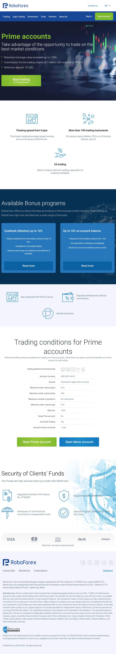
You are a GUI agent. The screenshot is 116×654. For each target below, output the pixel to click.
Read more (28, 265)
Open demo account (79, 442)
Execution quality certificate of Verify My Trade (92, 513)
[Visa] (10, 539)
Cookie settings (40, 570)
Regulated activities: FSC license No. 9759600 (33, 496)
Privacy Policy (9, 570)
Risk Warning (24, 570)
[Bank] (58, 539)
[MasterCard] (34, 539)
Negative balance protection (88, 495)
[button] (15, 6)
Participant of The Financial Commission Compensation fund (33, 513)
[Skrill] (81, 539)
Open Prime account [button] (37, 442)
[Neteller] (105, 539)
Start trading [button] (21, 80)
